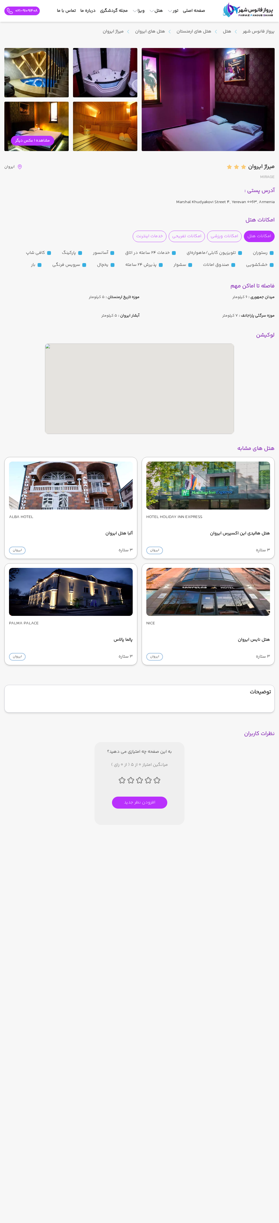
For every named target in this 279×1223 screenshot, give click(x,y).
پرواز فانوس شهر (259, 31)
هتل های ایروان (150, 31)
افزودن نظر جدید (139, 802)
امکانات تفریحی (186, 236)
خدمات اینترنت (149, 236)
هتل (227, 31)
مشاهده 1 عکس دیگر (32, 141)
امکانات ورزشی (224, 236)
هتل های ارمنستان (194, 31)
